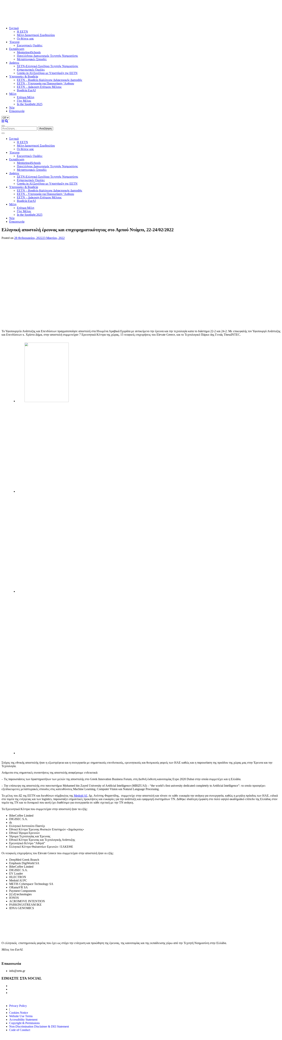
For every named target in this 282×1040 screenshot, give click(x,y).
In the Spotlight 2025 (29, 104)
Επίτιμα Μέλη (25, 97)
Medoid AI (80, 795)
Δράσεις (14, 62)
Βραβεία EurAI (26, 90)
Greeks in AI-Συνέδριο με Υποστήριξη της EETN (47, 73)
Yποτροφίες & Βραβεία (23, 76)
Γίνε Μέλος (24, 100)
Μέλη (12, 93)
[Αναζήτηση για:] (20, 128)
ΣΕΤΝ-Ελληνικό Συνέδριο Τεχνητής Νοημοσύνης (47, 66)
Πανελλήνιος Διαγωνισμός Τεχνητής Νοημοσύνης (47, 55)
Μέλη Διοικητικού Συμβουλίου (36, 35)
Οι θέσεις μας (25, 38)
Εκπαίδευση (16, 48)
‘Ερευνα (14, 42)
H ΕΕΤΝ (22, 31)
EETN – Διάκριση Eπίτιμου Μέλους (39, 86)
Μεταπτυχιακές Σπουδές (32, 59)
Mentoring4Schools (29, 52)
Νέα (11, 107)
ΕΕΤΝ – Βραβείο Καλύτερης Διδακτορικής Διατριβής (49, 80)
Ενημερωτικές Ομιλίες (31, 69)
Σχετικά (14, 28)
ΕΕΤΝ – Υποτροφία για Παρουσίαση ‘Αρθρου (45, 83)
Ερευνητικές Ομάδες (29, 45)
